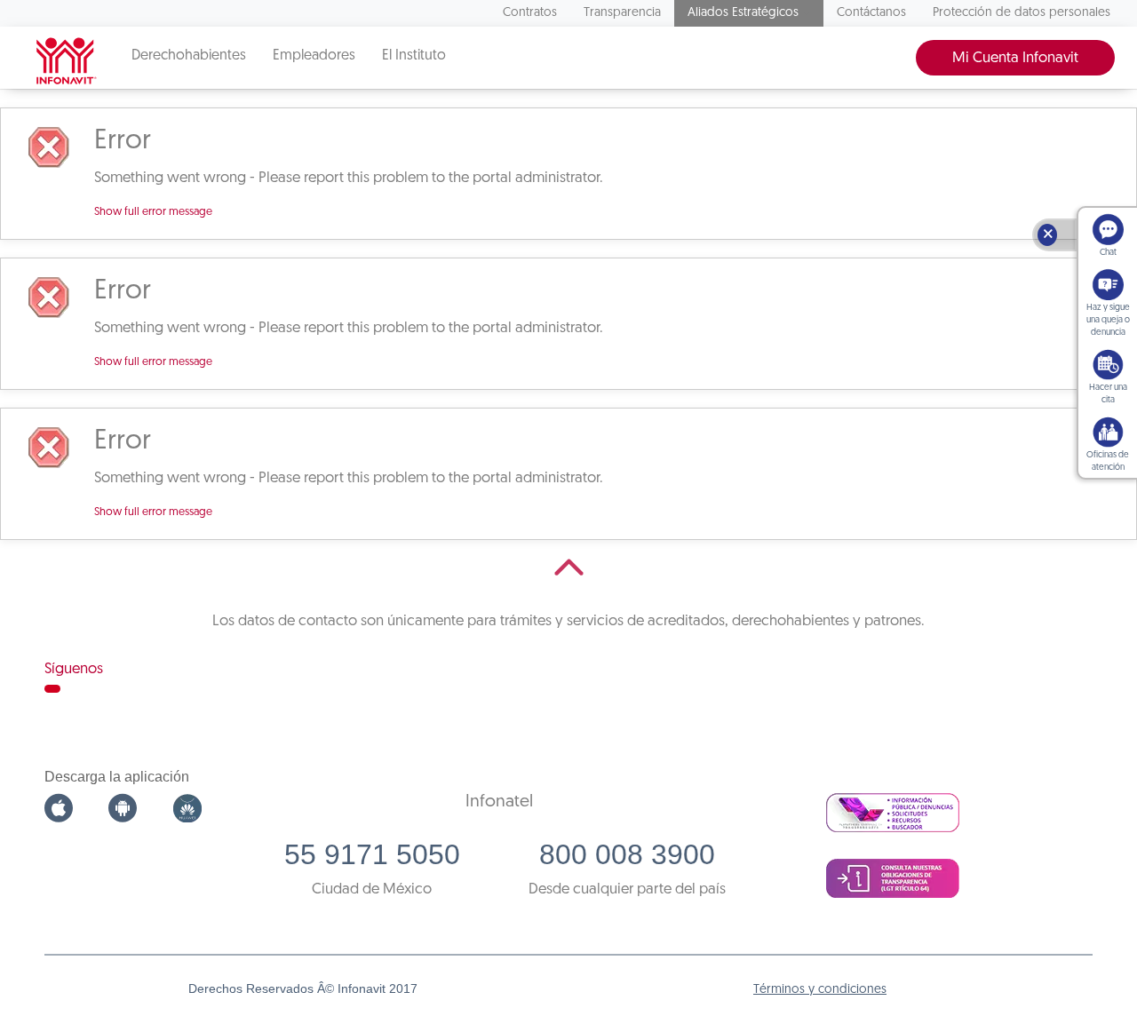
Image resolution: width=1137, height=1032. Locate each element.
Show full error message (153, 212)
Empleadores (314, 56)
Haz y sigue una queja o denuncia (1108, 320)
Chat (1108, 253)
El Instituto (414, 56)
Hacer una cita (1108, 394)
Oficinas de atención (1107, 461)
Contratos (530, 13)
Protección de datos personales (1021, 13)
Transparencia (622, 13)
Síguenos (73, 669)
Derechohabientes (188, 56)
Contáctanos (871, 13)
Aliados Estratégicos (743, 13)
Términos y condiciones (820, 989)
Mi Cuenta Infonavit (1015, 58)
